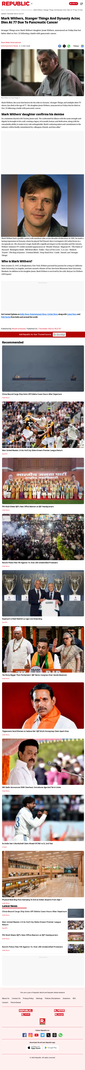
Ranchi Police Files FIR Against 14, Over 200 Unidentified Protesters (30, 562)
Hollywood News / (27, 10)
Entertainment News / (13, 10)
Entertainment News (9, 46)
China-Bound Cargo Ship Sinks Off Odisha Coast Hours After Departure (32, 394)
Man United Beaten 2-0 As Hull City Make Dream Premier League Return (32, 450)
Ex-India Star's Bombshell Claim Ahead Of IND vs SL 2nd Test (27, 843)
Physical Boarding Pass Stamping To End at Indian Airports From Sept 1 (32, 899)
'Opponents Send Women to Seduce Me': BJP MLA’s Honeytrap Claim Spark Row (35, 731)
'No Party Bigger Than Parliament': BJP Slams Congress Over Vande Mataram (34, 675)
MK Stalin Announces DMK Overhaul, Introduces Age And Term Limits (31, 787)
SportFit (4, 454)
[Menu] (80, 3)
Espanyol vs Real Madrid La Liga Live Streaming (22, 619)
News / (3, 10)
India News (6, 397)
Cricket (4, 847)
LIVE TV (74, 4)
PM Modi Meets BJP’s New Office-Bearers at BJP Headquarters (28, 506)
